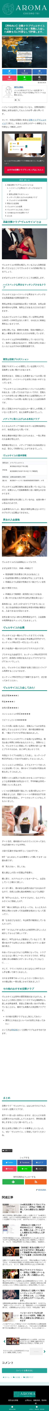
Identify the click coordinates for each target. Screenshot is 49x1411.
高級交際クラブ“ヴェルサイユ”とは (20, 185)
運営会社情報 (13, 1400)
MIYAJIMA (18, 87)
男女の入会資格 (13, 203)
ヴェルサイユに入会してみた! (18, 210)
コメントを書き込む (24, 1370)
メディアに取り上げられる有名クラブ (23, 197)
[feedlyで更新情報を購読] (15, 99)
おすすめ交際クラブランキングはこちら (24, 170)
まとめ (9, 216)
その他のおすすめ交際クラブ (18, 213)
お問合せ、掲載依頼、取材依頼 (36, 1401)
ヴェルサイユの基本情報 (18, 200)
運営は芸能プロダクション (19, 194)
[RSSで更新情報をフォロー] (18, 99)
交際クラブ (8, 1150)
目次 (21, 180)
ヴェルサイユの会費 (14, 206)
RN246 (14, 1030)
